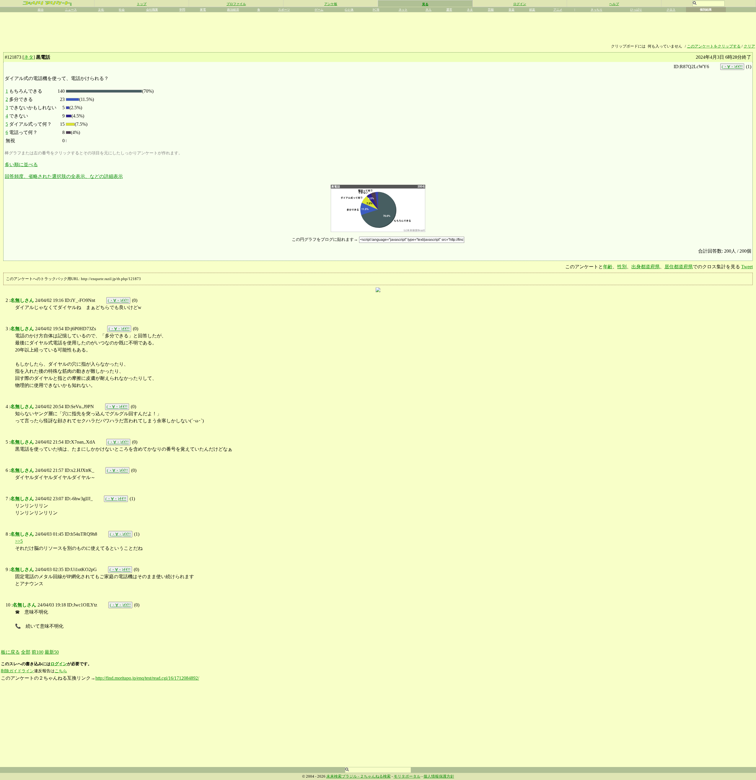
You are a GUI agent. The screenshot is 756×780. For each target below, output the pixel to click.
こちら (61, 671)
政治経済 (233, 9)
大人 (428, 9)
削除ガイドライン (17, 671)
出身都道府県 (645, 266)
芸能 (491, 9)
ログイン (519, 4)
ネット (403, 9)
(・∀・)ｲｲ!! (732, 66)
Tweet (747, 266)
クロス (671, 9)
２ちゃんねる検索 (375, 776)
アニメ (557, 9)
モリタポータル (407, 776)
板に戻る (10, 652)
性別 (622, 266)
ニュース (71, 9)
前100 (37, 652)
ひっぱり (636, 9)
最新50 (52, 652)
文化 (101, 9)
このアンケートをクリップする (714, 46)
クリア (749, 46)
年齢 (607, 266)
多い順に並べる (21, 164)
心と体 (349, 9)
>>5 (19, 541)
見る (425, 4)
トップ (141, 4)
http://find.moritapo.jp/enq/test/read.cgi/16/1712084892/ (147, 678)
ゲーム (319, 9)
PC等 (376, 9)
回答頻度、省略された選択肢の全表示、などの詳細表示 (64, 176)
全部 (25, 652)
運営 (449, 9)
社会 (122, 9)
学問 (182, 9)
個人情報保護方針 (438, 776)
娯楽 (532, 9)
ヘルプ (614, 4)
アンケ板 (330, 4)
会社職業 (152, 9)
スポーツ (284, 9)
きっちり (596, 9)
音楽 (511, 9)
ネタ (470, 9)
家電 (203, 9)
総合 (41, 9)
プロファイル (236, 4)
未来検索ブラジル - (343, 776)
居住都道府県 (678, 266)
